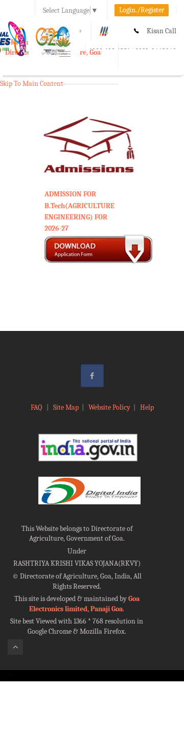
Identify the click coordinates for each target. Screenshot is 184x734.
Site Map (66, 407)
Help (147, 407)
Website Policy (109, 407)
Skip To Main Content (31, 83)
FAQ (37, 407)
